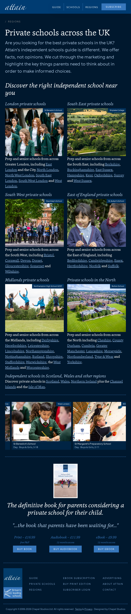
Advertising (112, 578)
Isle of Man (36, 387)
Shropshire (54, 356)
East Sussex (104, 170)
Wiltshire (12, 271)
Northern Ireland (84, 381)
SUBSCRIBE (114, 6)
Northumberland (80, 356)
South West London (33, 180)
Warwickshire (36, 362)
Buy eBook (106, 549)
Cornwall (12, 260)
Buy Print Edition (77, 584)
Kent (89, 175)
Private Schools (42, 584)
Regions (91, 7)
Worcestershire (37, 367)
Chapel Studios (116, 609)
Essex (118, 260)
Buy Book (24, 549)
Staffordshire (15, 362)
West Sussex (83, 180)
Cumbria (88, 345)
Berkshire (112, 164)
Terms (78, 609)
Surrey (119, 175)
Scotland (52, 381)
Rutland (38, 356)
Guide (56, 7)
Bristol (49, 255)
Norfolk (95, 266)
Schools (73, 7)
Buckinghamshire (80, 170)
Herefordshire (15, 345)
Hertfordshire (77, 266)
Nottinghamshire (18, 356)
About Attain (113, 584)
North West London (19, 175)
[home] (15, 7)
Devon (25, 260)
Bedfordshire (77, 260)
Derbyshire (50, 340)
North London (47, 170)
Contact (109, 589)
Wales (65, 381)
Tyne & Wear (103, 356)
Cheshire (104, 340)
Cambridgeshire (101, 260)
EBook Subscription (79, 578)
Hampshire (75, 175)
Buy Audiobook (65, 549)
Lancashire (94, 351)
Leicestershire (38, 345)
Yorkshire (74, 362)
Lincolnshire (14, 351)
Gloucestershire (17, 266)
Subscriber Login (76, 589)
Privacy (88, 609)
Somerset (37, 266)
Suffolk (113, 266)
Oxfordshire (103, 175)
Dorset (37, 260)
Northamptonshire (40, 351)
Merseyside (112, 351)
